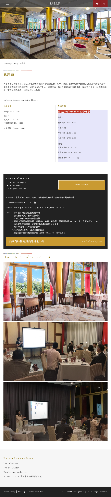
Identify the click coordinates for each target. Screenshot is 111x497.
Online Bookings (81, 184)
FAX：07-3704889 (11, 468)
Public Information (36, 491)
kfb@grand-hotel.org (18, 188)
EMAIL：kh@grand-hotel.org (15, 472)
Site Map (21, 491)
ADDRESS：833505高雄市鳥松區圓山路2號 (22, 476)
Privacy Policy (9, 491)
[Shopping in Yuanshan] (96, 3)
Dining (15, 63)
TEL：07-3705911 (11, 463)
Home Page (7, 63)
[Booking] (104, 3)
